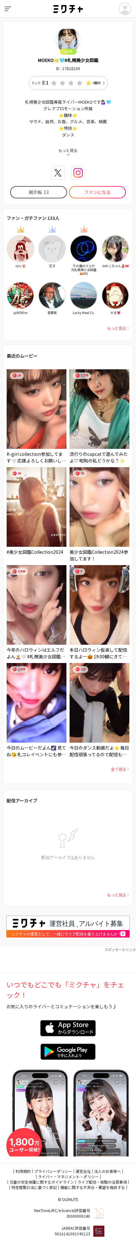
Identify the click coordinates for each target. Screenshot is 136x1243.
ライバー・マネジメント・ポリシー (68, 1176)
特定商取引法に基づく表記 (34, 1187)
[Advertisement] (68, 960)
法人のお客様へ (107, 1171)
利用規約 (23, 1171)
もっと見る (116, 328)
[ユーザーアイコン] (125, 9)
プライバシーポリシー (53, 1171)
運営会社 (83, 1171)
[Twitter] (58, 172)
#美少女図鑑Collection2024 (35, 552)
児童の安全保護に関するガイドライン (41, 1182)
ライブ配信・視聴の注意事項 (102, 1182)
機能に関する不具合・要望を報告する (92, 1187)
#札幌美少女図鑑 (44, 656)
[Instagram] (78, 172)
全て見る (118, 769)
